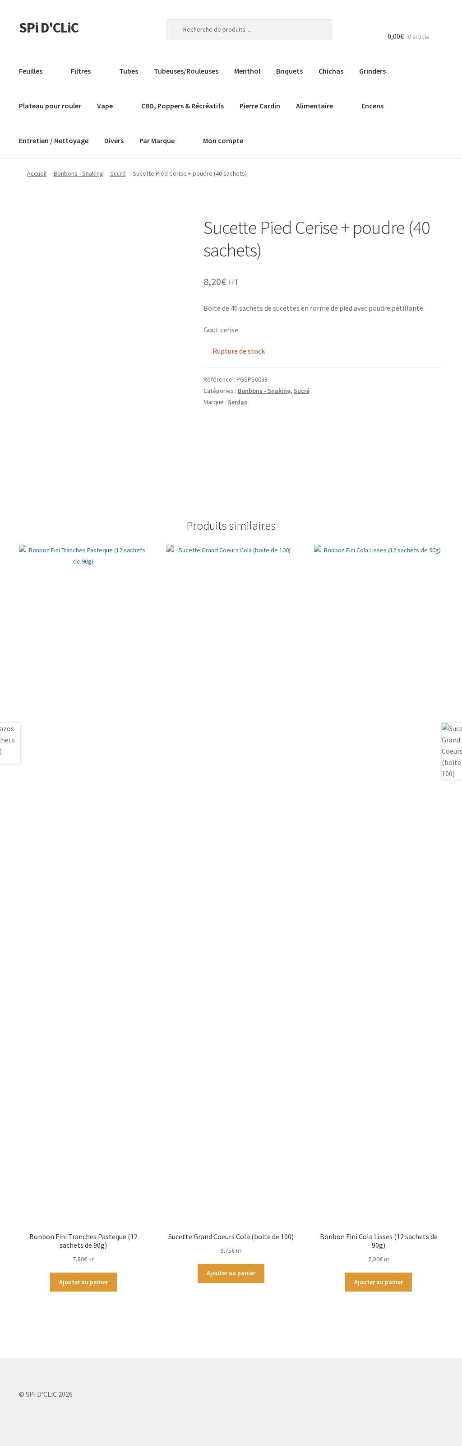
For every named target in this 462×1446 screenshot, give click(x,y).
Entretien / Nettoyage (53, 140)
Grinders (372, 70)
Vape (105, 105)
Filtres (81, 70)
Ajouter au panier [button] (83, 1282)
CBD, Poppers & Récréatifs (182, 105)
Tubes (128, 70)
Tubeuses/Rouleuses (186, 70)
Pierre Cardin (260, 105)
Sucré (118, 173)
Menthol (247, 70)
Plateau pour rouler (50, 105)
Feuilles (30, 70)
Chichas (331, 70)
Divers (114, 140)
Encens (372, 105)
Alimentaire (314, 105)
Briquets (289, 70)
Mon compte (223, 140)
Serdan (238, 402)
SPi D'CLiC (49, 28)
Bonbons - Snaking (78, 173)
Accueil (36, 173)
